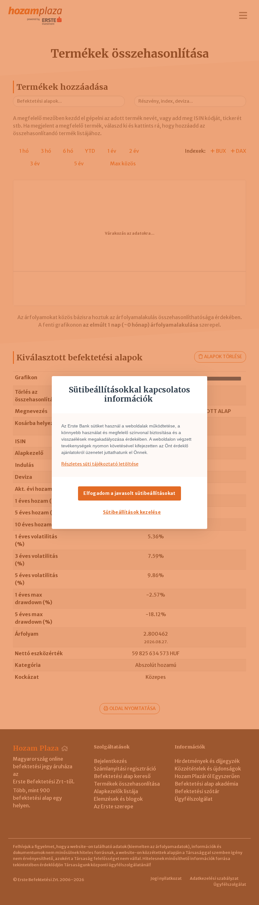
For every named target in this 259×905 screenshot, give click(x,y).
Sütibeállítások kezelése (132, 512)
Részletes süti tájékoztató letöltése (99, 464)
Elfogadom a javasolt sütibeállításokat (129, 493)
